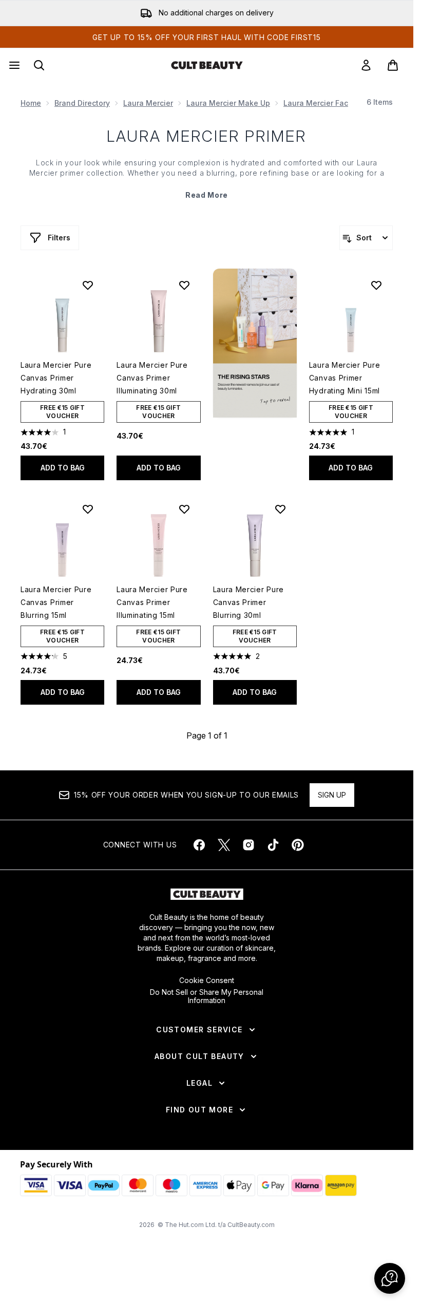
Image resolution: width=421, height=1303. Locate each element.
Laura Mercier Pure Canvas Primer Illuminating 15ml (152, 602)
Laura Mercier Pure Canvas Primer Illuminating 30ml (152, 378)
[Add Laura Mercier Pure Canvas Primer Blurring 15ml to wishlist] (87, 509)
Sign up (332, 794)
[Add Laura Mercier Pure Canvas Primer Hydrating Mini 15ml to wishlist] (376, 285)
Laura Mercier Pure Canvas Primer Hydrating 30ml (56, 378)
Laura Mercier (148, 103)
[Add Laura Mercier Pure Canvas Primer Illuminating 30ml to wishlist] (184, 285)
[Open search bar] (39, 65)
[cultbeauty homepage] (206, 65)
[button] (255, 343)
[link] (366, 65)
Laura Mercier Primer (207, 136)
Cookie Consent (206, 980)
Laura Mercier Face (318, 103)
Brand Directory (82, 103)
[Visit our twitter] (224, 845)
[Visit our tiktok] (273, 845)
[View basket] (392, 65)
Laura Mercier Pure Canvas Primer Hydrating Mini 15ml (344, 378)
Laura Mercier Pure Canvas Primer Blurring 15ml (56, 602)
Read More (206, 195)
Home (31, 103)
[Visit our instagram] (248, 845)
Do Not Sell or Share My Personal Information (206, 996)
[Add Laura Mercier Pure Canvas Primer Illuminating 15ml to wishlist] (184, 509)
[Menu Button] (13, 65)
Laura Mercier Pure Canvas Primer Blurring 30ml (248, 602)
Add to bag (63, 467)
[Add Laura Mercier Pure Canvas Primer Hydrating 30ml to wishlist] (87, 285)
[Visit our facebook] (199, 845)
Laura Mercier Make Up (228, 103)
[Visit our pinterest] (297, 845)
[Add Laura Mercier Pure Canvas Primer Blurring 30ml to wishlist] (280, 509)
